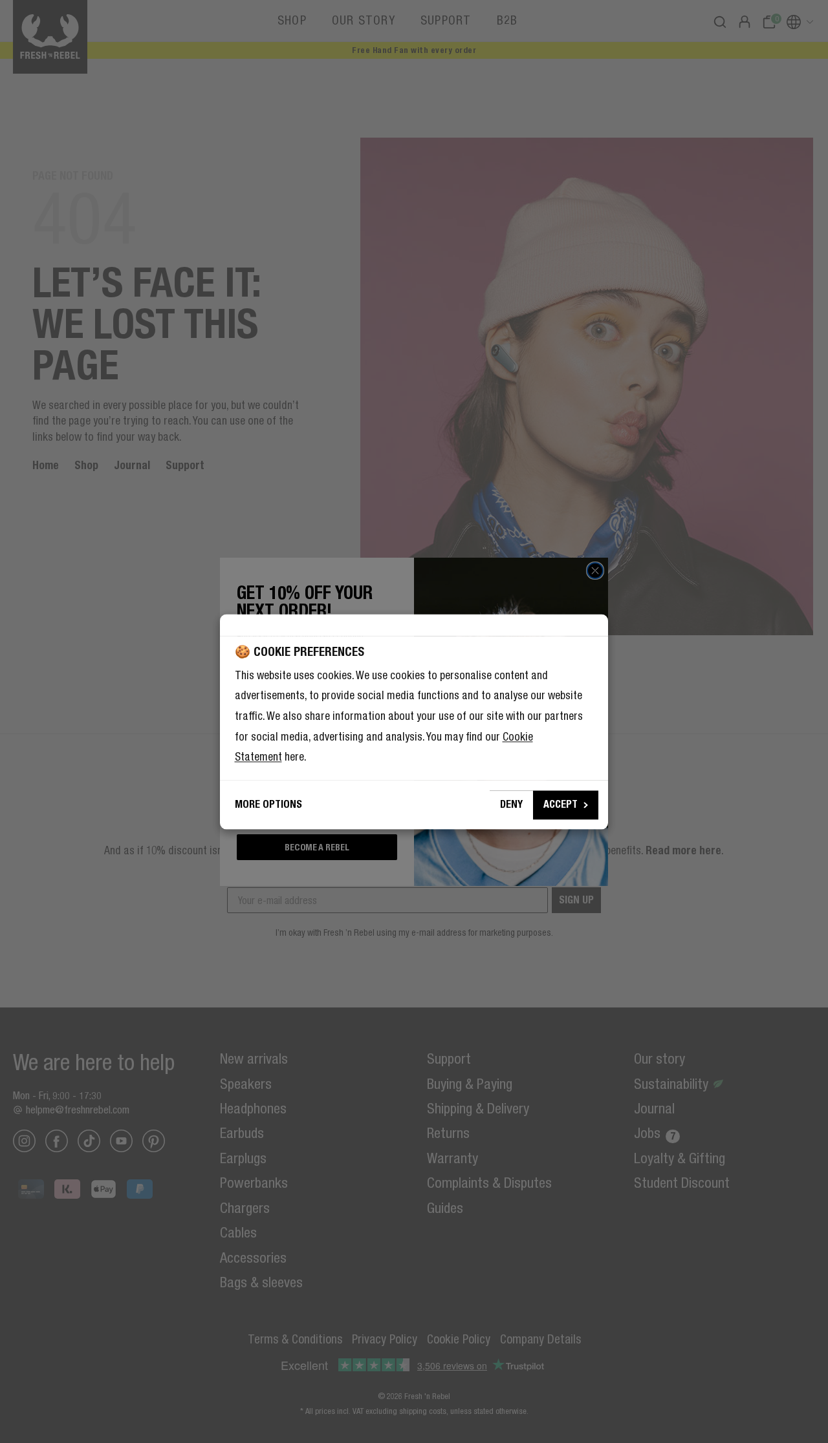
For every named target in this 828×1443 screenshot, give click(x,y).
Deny (511, 804)
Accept (560, 804)
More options (268, 804)
